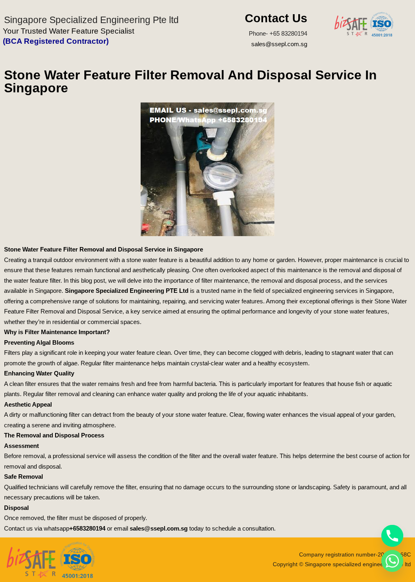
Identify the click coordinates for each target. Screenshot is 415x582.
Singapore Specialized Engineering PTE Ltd (126, 290)
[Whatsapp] (392, 561)
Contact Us (276, 18)
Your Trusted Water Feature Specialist (68, 31)
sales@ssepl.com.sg (279, 44)
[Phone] (392, 536)
